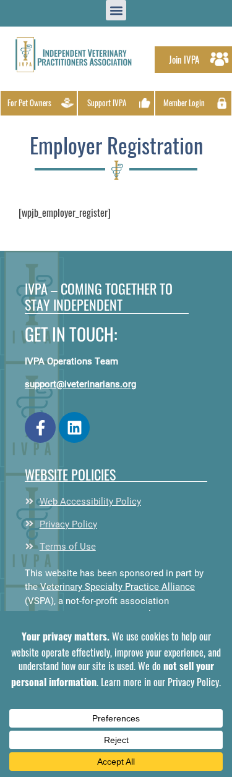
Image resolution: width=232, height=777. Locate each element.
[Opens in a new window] (40, 427)
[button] (73, 54)
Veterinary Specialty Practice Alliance (117, 586)
